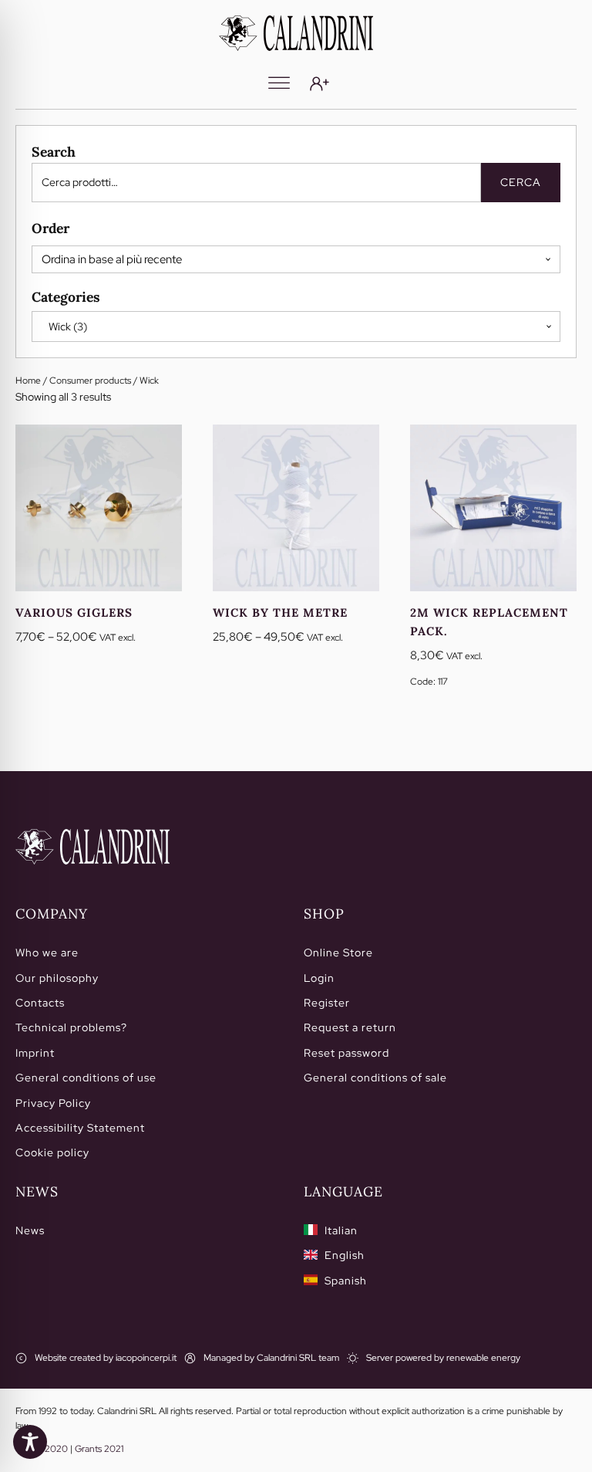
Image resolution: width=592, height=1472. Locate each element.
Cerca (520, 182)
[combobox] (296, 326)
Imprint (35, 1053)
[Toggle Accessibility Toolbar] (30, 1441)
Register (327, 1003)
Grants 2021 (99, 1449)
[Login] (319, 83)
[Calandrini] (296, 33)
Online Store (338, 952)
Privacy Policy (53, 1103)
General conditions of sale (375, 1078)
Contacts (40, 1003)
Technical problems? (71, 1027)
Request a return (350, 1027)
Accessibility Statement (80, 1128)
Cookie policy (52, 1152)
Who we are (47, 952)
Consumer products (90, 380)
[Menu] (279, 83)
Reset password (346, 1053)
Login (319, 978)
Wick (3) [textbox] (64, 326)
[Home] (92, 847)
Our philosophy (57, 978)
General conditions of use (85, 1078)
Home (28, 380)
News (30, 1230)
